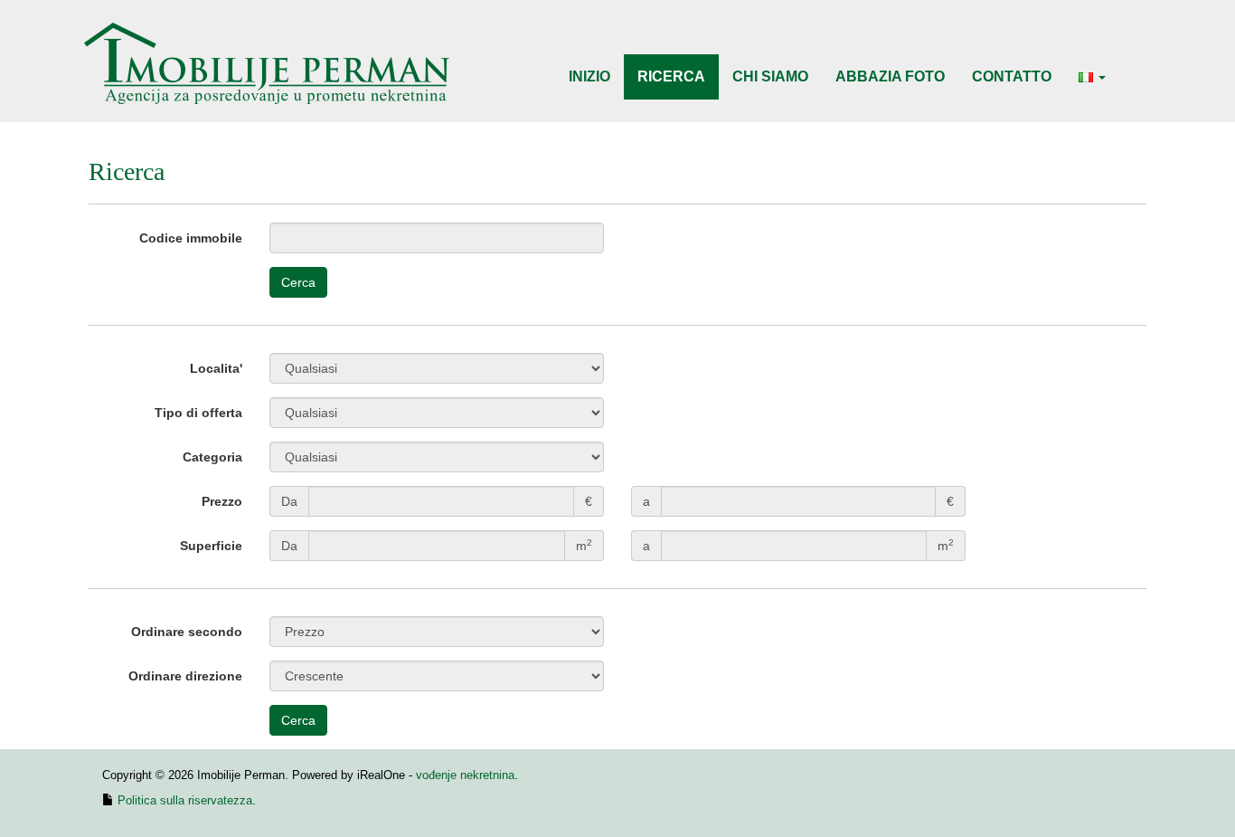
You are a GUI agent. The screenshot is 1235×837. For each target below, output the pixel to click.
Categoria (212, 457)
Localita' (216, 368)
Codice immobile (190, 238)
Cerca (298, 282)
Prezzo (222, 501)
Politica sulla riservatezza (185, 800)
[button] (1092, 77)
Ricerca (671, 76)
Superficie (211, 545)
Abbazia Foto (890, 76)
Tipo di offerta (198, 412)
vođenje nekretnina (465, 775)
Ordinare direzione (185, 676)
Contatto (1011, 76)
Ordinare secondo (186, 631)
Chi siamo (770, 76)
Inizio (589, 76)
